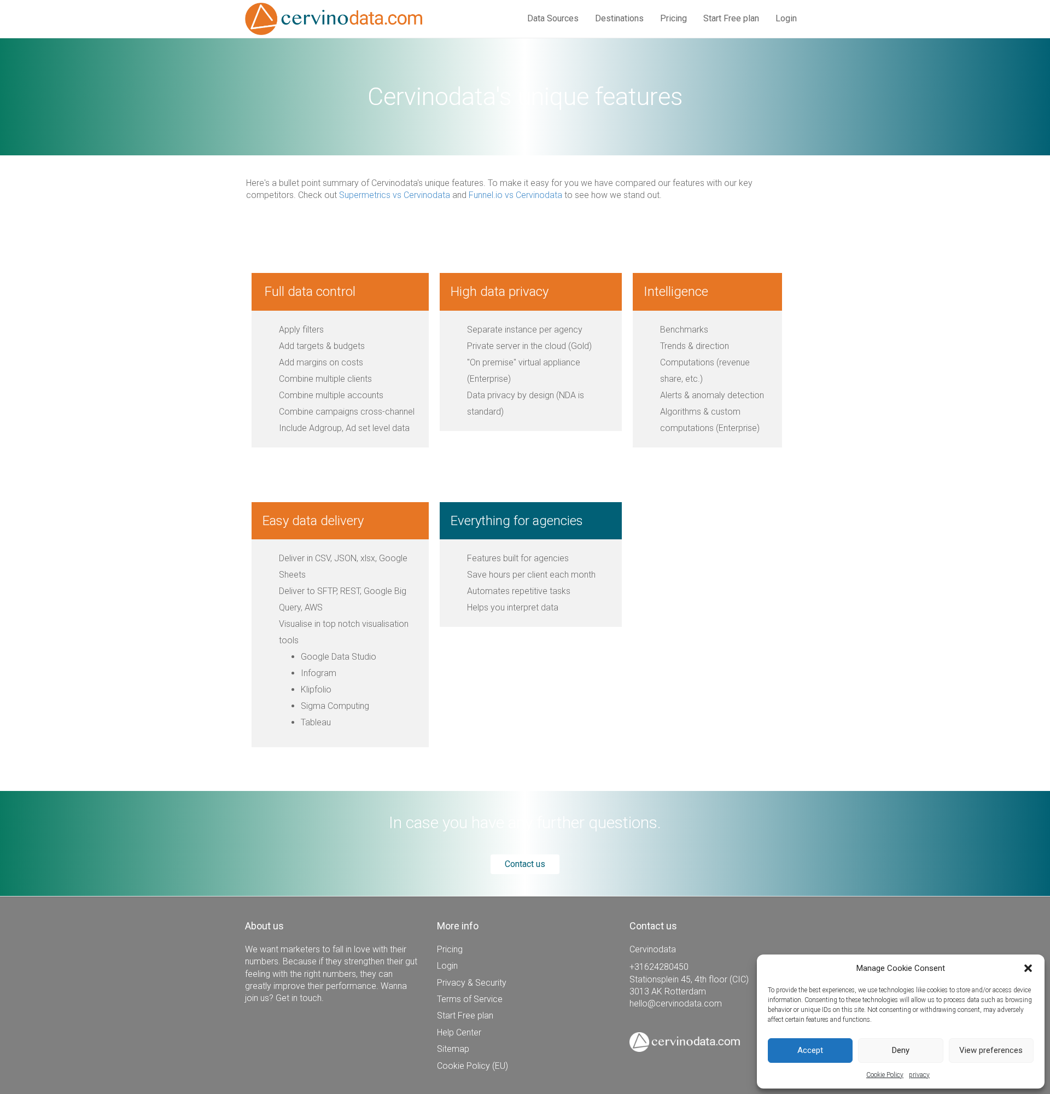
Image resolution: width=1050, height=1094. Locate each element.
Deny (900, 1050)
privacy (919, 1075)
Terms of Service (470, 999)
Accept (810, 1050)
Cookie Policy (884, 1075)
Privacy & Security (471, 982)
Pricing (673, 18)
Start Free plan (731, 18)
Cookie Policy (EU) (472, 1066)
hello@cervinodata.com (675, 1003)
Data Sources (553, 18)
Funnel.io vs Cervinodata (515, 195)
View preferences (991, 1050)
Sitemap (453, 1049)
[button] (1028, 968)
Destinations (619, 18)
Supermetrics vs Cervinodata (394, 195)
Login (786, 18)
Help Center (459, 1032)
